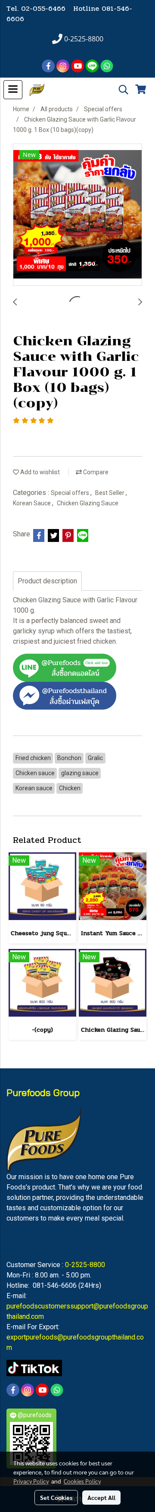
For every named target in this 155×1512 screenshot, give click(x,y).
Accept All (101, 1497)
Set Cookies (56, 1497)
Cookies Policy (82, 1481)
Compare (95, 472)
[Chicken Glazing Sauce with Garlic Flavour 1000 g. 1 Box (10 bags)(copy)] (77, 215)
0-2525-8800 (85, 1265)
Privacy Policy (31, 1481)
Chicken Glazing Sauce (87, 503)
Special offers (70, 492)
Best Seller (110, 492)
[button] (120, 89)
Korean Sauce (32, 503)
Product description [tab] (47, 581)
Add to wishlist (39, 472)
